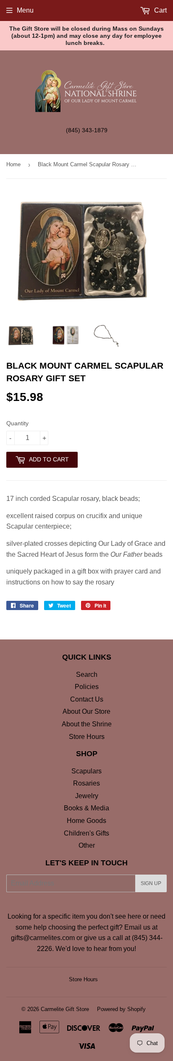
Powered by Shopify (121, 1009)
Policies (87, 686)
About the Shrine (87, 724)
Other (87, 845)
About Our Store (86, 711)
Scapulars (86, 771)
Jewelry (86, 795)
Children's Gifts (86, 833)
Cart (159, 10)
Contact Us (86, 699)
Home (13, 164)
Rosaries (86, 783)
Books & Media (86, 808)
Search (86, 674)
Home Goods (86, 820)
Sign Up (151, 883)
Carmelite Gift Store (65, 1009)
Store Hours (87, 736)
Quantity (17, 423)
